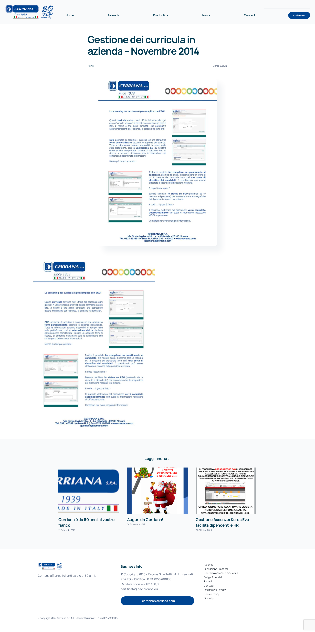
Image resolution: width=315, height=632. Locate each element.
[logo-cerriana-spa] (29, 6)
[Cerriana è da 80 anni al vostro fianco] (88, 491)
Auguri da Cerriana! (145, 519)
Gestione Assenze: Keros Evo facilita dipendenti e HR (222, 522)
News (91, 65)
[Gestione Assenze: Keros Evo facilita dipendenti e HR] (226, 491)
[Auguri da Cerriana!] (157, 491)
